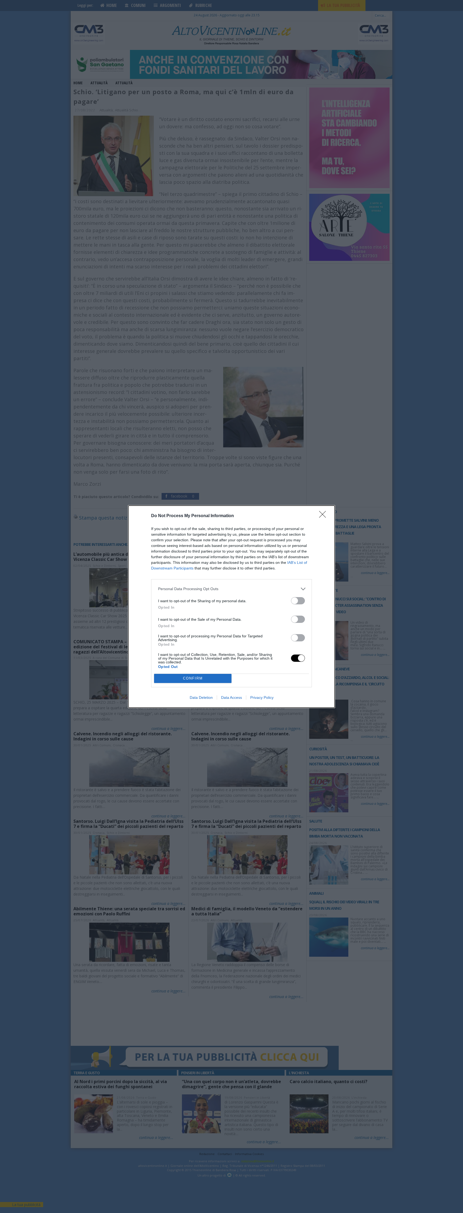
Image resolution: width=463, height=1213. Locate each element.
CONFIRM (193, 678)
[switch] (298, 600)
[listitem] (231, 589)
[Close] (324, 516)
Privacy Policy (262, 697)
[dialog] (231, 607)
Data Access (231, 697)
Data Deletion (201, 697)
